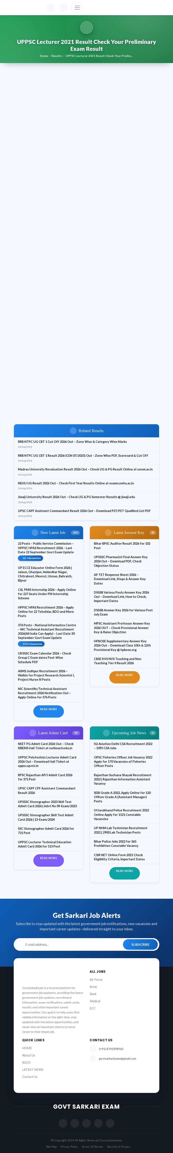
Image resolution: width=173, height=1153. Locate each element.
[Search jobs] (63, 7)
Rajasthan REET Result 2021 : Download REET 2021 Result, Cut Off (71, 400)
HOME (27, 1048)
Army (93, 987)
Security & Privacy (118, 1146)
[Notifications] (50, 7)
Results (56, 56)
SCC (93, 1008)
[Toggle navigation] (77, 7)
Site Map (51, 1146)
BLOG (26, 1062)
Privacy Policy (69, 1146)
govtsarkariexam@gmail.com (117, 1058)
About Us (28, 1055)
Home (44, 56)
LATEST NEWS (32, 1069)
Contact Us (30, 1077)
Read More (48, 709)
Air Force (96, 979)
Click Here (52, 375)
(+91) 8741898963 (111, 1049)
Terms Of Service (92, 1146)
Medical (95, 1001)
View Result (37, 412)
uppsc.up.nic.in (65, 289)
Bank (93, 994)
